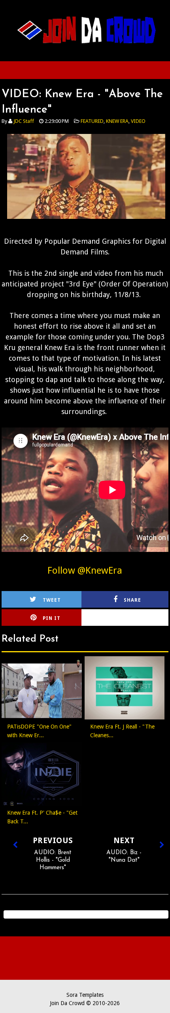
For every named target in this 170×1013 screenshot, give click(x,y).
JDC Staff (23, 121)
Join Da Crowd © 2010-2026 (85, 1003)
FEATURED (92, 121)
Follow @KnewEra (84, 570)
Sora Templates (85, 995)
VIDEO (138, 121)
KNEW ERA (117, 121)
